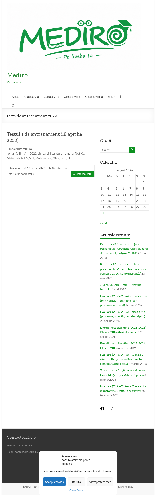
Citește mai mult (82, 173)
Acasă (16, 96)
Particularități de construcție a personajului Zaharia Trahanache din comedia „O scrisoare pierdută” (124, 268)
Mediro (17, 75)
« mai (103, 223)
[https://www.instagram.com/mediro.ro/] (111, 409)
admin (16, 168)
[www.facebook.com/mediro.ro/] (102, 409)
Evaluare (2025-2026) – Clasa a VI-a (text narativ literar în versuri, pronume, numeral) (123, 300)
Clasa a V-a (31, 96)
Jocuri (111, 96)
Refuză (76, 482)
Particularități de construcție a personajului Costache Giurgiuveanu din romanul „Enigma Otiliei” (124, 248)
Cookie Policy (76, 490)
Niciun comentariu (23, 173)
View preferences (100, 482)
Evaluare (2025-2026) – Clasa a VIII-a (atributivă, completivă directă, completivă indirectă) (124, 359)
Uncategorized (60, 168)
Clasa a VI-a (51, 96)
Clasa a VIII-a (94, 96)
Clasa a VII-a (72, 96)
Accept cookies (54, 482)
